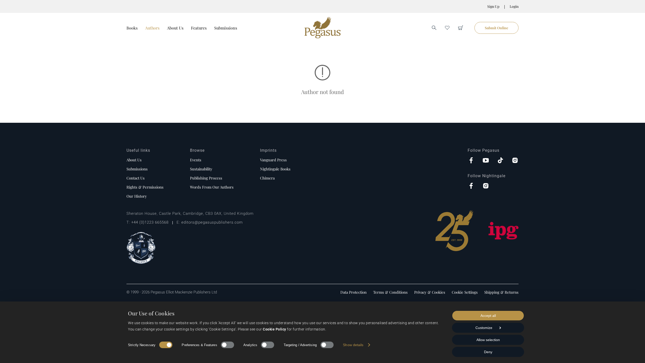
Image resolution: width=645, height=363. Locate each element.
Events (195, 159)
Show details (353, 345)
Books (132, 28)
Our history (136, 196)
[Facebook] (471, 160)
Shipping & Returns (501, 292)
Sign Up (493, 6)
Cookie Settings (465, 292)
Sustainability (201, 168)
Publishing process (206, 177)
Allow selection (488, 340)
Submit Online (496, 27)
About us (134, 159)
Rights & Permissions (145, 187)
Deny (488, 352)
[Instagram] (515, 160)
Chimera (267, 177)
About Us (175, 28)
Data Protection (353, 292)
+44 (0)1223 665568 (150, 222)
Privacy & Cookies (429, 292)
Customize (483, 328)
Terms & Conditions (390, 292)
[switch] (227, 345)
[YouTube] (485, 160)
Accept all (488, 316)
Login (514, 6)
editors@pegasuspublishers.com (212, 222)
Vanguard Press (273, 159)
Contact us (135, 177)
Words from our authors (212, 187)
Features (199, 28)
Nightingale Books (275, 168)
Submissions (225, 28)
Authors (152, 28)
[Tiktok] (500, 160)
